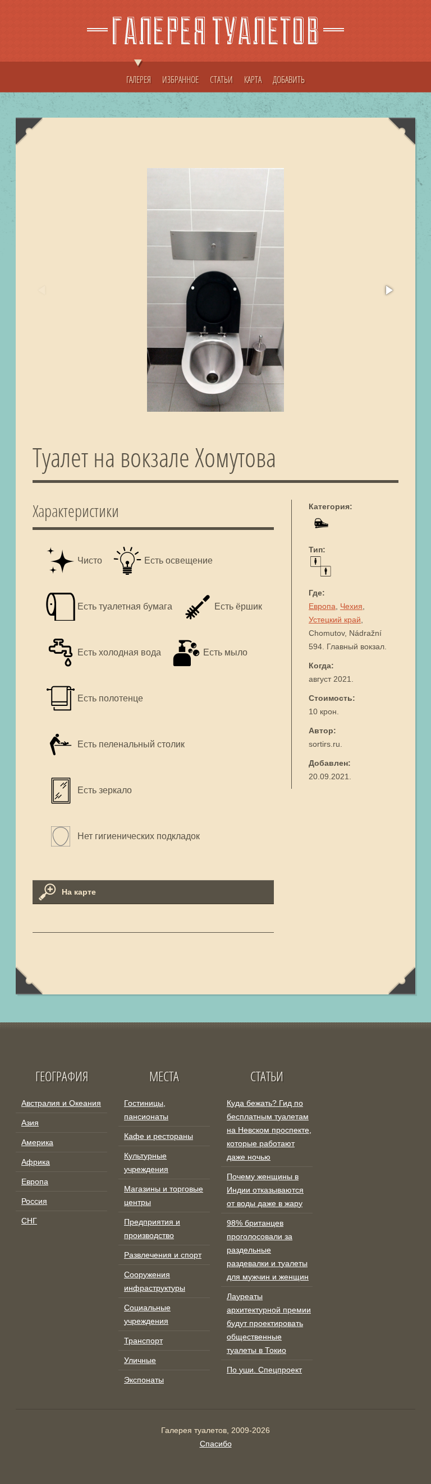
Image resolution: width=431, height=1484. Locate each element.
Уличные (140, 1360)
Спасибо (216, 1443)
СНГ (29, 1220)
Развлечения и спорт (162, 1254)
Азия (30, 1122)
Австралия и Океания (61, 1103)
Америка (37, 1142)
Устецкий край (335, 619)
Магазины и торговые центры (163, 1195)
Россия (34, 1201)
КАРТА (253, 79)
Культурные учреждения (146, 1162)
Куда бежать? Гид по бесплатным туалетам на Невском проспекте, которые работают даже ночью (269, 1130)
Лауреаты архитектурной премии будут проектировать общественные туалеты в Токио (269, 1323)
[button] (388, 290)
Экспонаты (144, 1379)
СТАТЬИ (221, 79)
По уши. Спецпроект (264, 1369)
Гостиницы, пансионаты (146, 1110)
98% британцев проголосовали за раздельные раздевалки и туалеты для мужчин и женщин (268, 1249)
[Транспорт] (321, 530)
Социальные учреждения (147, 1314)
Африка (35, 1161)
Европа (322, 606)
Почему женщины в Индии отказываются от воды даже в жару (265, 1190)
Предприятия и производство (152, 1228)
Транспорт (143, 1340)
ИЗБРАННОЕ (180, 79)
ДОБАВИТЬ (289, 79)
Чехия (351, 606)
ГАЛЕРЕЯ (138, 79)
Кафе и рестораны (158, 1136)
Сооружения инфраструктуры (154, 1281)
